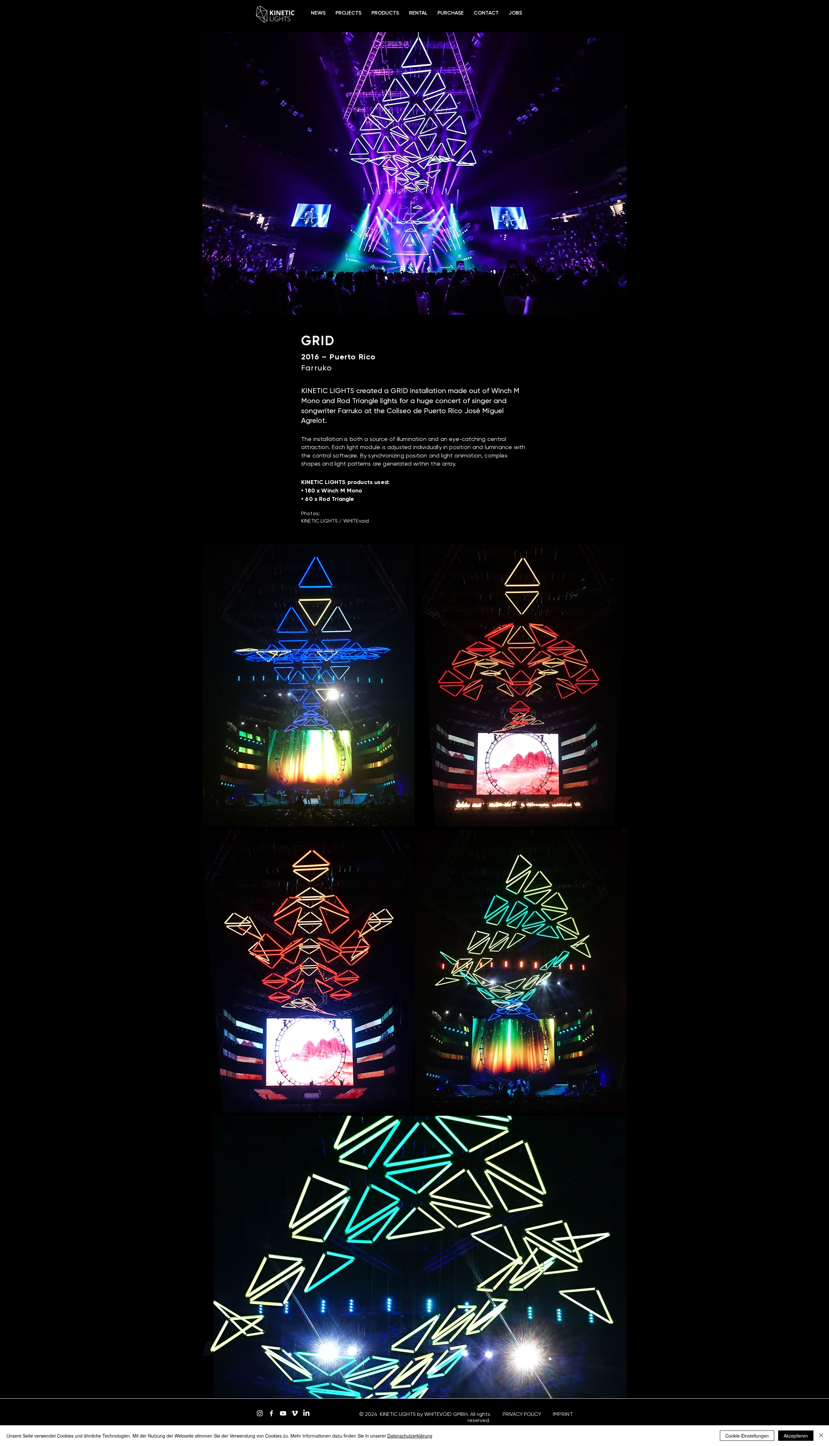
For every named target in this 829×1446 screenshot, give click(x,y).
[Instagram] (260, 1413)
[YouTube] (283, 1413)
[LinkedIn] (306, 1413)
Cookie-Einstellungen (747, 1435)
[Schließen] (821, 1435)
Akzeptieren (796, 1435)
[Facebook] (271, 1413)
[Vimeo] (295, 1413)
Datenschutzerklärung (409, 1435)
